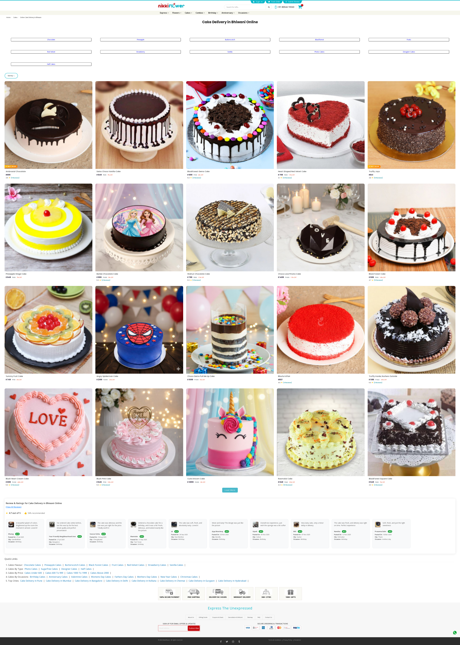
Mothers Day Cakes (147, 576)
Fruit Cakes (117, 564)
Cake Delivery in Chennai (172, 580)
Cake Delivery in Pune (31, 580)
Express (164, 12)
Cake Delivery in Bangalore (88, 580)
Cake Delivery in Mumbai (58, 580)
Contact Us (268, 617)
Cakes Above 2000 (99, 572)
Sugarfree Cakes (49, 568)
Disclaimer (297, 640)
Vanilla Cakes (176, 564)
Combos (200, 12)
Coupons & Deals (217, 617)
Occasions (243, 12)
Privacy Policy (287, 640)
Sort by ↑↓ (11, 76)
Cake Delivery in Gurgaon (202, 580)
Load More (230, 490)
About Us (191, 617)
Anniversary (227, 12)
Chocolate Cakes (32, 564)
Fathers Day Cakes (124, 576)
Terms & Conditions (274, 640)
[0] (300, 7)
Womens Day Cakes (101, 576)
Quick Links (11, 559)
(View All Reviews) (13, 507)
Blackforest (319, 39)
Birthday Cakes (37, 576)
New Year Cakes (169, 576)
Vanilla (229, 52)
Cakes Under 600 (33, 572)
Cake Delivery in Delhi (117, 580)
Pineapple (140, 39)
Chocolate (51, 39)
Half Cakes (51, 64)
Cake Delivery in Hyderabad (232, 580)
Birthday (212, 12)
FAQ (259, 617)
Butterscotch (230, 39)
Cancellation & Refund (235, 617)
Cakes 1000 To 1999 (77, 572)
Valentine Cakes (79, 576)
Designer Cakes (409, 52)
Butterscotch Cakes (75, 564)
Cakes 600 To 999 (54, 572)
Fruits (409, 39)
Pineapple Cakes (52, 564)
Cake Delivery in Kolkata (144, 580)
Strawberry (140, 52)
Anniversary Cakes (58, 576)
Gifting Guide (203, 617)
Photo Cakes (319, 52)
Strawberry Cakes (157, 564)
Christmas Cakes (189, 576)
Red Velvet (51, 52)
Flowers (176, 12)
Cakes (188, 12)
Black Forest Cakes (98, 564)
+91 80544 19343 (285, 7)
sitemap (250, 617)
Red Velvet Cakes (135, 564)
